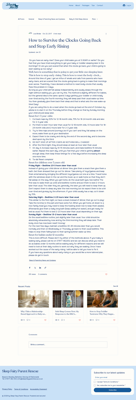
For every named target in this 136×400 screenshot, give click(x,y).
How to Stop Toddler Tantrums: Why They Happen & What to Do (102, 312)
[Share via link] (45, 268)
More (94, 19)
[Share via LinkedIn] (40, 268)
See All (115, 286)
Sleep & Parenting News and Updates (51, 19)
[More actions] (106, 33)
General (31, 19)
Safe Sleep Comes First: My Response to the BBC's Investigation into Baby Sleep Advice (67, 312)
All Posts (21, 19)
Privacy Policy (7, 389)
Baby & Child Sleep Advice (78, 19)
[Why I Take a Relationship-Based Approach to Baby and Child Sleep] (33, 299)
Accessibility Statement (38, 389)
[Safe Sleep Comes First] (68, 299)
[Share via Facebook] (30, 268)
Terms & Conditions (21, 389)
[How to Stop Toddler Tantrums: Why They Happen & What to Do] (102, 299)
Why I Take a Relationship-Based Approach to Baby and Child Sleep (33, 312)
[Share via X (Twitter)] (35, 268)
